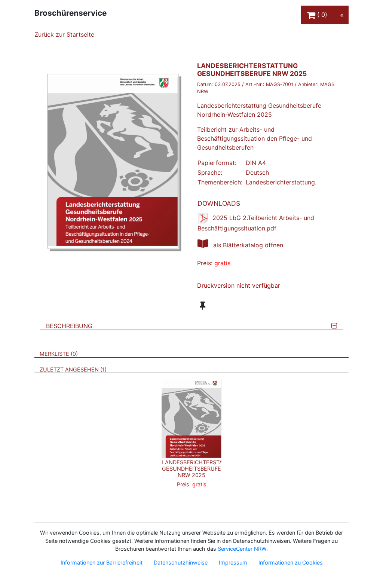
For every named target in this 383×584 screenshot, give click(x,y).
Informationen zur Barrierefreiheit (102, 562)
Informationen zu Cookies (290, 562)
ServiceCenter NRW (242, 548)
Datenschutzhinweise (181, 562)
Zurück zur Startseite (64, 34)
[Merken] (202, 306)
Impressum (233, 562)
